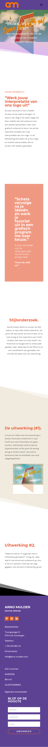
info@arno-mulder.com (16, 657)
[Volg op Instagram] (12, 619)
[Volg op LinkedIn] (17, 619)
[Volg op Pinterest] (7, 619)
